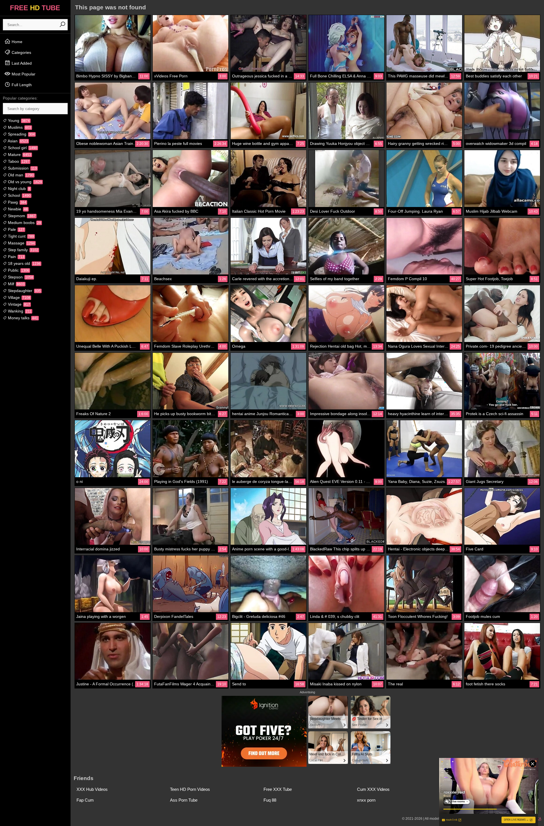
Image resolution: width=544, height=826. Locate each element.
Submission (22, 168)
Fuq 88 (270, 800)
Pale (15, 229)
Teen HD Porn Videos (190, 789)
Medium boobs (24, 222)
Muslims (19, 127)
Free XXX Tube (278, 789)
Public (18, 270)
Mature (19, 154)
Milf (16, 284)
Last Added (21, 63)
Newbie (17, 209)
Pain (15, 256)
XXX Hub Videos (92, 789)
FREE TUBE (35, 8)
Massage (21, 243)
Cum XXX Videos (373, 789)
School (19, 195)
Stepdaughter (24, 290)
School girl (22, 147)
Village (18, 297)
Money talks (22, 318)
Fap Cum (85, 800)
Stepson (20, 277)
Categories (20, 52)
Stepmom (21, 216)
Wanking (19, 311)
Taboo (18, 161)
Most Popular (22, 74)
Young (18, 120)
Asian (17, 141)
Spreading (21, 134)
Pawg (16, 202)
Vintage (18, 304)
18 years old (24, 263)
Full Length (21, 85)
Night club (18, 188)
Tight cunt (20, 236)
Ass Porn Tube (183, 800)
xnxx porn (366, 800)
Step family (22, 250)
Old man (20, 175)
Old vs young (24, 181)
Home (16, 41)
